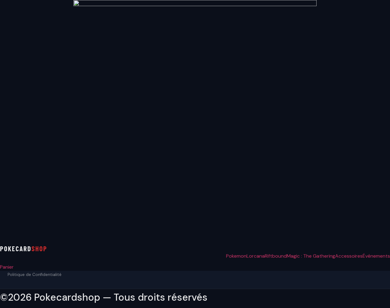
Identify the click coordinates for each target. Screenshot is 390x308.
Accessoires (349, 256)
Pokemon (236, 256)
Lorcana (255, 256)
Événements (376, 256)
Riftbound (276, 256)
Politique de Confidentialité (35, 274)
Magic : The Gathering (311, 256)
